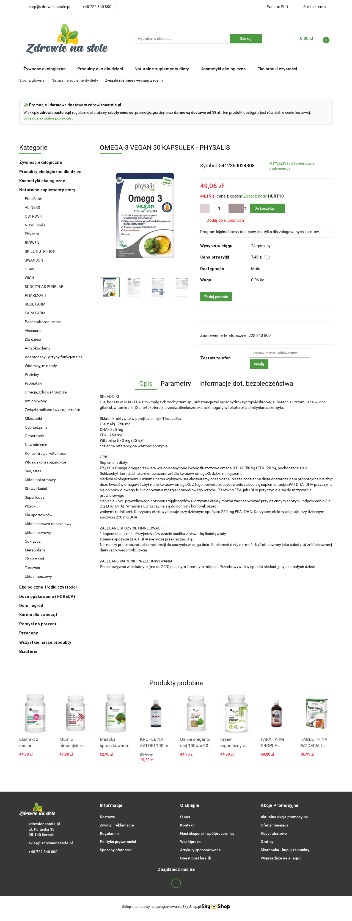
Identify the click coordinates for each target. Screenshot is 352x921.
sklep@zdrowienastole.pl (51, 843)
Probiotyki (33, 383)
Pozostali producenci (43, 322)
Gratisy (267, 841)
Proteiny (32, 374)
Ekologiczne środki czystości (48, 587)
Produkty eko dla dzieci (100, 68)
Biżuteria (28, 651)
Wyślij (259, 364)
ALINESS (33, 207)
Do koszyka (264, 208)
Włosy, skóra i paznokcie (45, 462)
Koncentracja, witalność (45, 453)
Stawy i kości (36, 488)
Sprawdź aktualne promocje (47, 118)
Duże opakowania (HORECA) (47, 596)
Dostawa (107, 817)
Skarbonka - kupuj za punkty (285, 850)
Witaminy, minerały (41, 366)
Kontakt (187, 825)
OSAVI (30, 269)
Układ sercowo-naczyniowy (48, 523)
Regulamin (109, 833)
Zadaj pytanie (216, 297)
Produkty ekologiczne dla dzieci (51, 171)
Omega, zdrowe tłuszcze (46, 392)
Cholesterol (34, 559)
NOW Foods (35, 225)
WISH (29, 278)
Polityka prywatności (118, 841)
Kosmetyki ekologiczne (223, 68)
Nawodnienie (36, 444)
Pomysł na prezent (38, 624)
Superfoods (35, 497)
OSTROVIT (34, 216)
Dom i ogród (31, 605)
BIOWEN (32, 242)
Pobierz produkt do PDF (230, 312)
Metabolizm (35, 550)
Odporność (34, 436)
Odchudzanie (36, 427)
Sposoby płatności (116, 850)
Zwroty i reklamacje (117, 825)
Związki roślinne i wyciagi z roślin (52, 409)
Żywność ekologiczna (41, 162)
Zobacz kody (255, 196)
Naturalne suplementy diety (162, 68)
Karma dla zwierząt (39, 614)
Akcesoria (33, 330)
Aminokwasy (36, 401)
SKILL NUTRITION (40, 251)
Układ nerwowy (38, 532)
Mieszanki (33, 418)
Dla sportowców (39, 515)
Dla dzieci (33, 339)
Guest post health (195, 858)
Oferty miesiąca (274, 825)
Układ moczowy (38, 576)
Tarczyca (32, 567)
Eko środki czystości (277, 68)
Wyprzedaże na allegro (281, 858)
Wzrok (30, 506)
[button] (111, 805)
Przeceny (28, 633)
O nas (185, 817)
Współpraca (190, 841)
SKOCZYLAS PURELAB (44, 286)
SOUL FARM (35, 304)
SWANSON (34, 260)
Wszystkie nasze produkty (45, 642)
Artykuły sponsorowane (200, 850)
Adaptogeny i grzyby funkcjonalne (53, 357)
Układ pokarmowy (40, 480)
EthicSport (34, 198)
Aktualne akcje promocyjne (284, 817)
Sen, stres (33, 471)
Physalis (32, 234)
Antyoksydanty (38, 348)
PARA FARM (35, 313)
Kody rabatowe (274, 833)
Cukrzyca (33, 541)
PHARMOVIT (36, 295)
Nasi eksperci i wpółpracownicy (207, 833)
